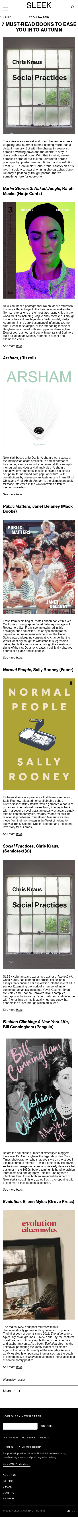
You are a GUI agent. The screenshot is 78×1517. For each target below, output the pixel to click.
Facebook (29, 1438)
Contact (9, 1493)
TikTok (44, 1438)
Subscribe (47, 1426)
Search (8, 1498)
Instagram (10, 1438)
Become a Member (16, 1464)
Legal (7, 1486)
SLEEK (39, 6)
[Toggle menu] (5, 8)
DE (73, 1511)
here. (19, 657)
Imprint (8, 1481)
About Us (10, 1475)
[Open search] (72, 7)
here (19, 345)
